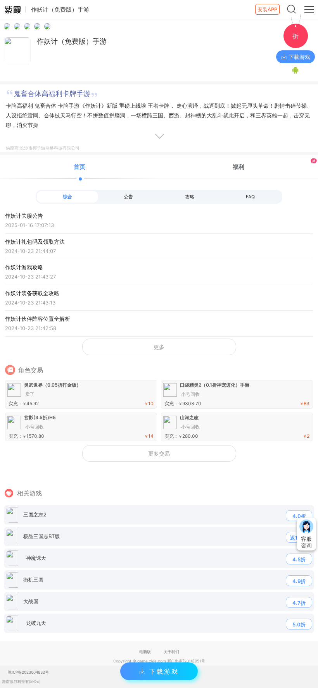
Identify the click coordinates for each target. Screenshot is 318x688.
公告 (128, 197)
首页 (79, 166)
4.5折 (299, 559)
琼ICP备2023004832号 (28, 672)
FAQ (250, 197)
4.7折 (299, 603)
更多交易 (159, 453)
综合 (67, 197)
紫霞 (13, 9)
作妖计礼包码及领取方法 (35, 246)
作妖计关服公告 (29, 220)
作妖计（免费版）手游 (72, 41)
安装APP (267, 9)
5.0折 (299, 624)
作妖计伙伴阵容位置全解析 (37, 323)
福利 (274, 164)
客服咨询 (306, 542)
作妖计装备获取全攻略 (32, 298)
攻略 (189, 197)
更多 (159, 347)
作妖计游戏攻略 (30, 272)
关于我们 (171, 651)
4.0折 (299, 516)
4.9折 (299, 581)
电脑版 (145, 651)
